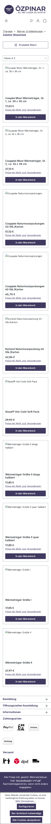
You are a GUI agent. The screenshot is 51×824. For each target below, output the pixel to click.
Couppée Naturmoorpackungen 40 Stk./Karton (24, 225)
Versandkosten (24, 780)
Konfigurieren (26, 806)
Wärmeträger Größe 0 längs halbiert (22, 476)
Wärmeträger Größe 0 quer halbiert (22, 539)
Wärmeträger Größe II (18, 662)
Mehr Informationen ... (26, 801)
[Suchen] (31, 20)
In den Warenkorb (25, 117)
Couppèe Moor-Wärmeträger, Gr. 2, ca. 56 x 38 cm (25, 162)
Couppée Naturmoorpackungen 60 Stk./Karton (24, 288)
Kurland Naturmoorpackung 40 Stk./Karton (24, 351)
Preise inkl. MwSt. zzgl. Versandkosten (23, 110)
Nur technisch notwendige (26, 813)
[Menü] (6, 20)
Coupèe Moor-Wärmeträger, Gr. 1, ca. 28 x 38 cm (24, 100)
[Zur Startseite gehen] (25, 9)
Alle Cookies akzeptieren (26, 820)
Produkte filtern (27, 45)
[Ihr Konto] (38, 20)
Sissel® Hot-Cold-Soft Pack (22, 411)
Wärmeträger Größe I (18, 599)
